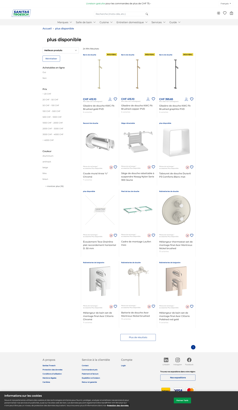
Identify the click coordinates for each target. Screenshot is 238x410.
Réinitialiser (51, 58)
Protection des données (52, 370)
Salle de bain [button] (84, 22)
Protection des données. (118, 405)
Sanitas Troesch (49, 365)
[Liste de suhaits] (224, 13)
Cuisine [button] (104, 22)
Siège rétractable (128, 123)
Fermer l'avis (182, 400)
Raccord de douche (90, 123)
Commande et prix (90, 370)
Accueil (47, 28)
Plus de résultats (138, 337)
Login (123, 365)
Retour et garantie (89, 382)
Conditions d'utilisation (52, 374)
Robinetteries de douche (169, 191)
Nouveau (111, 54)
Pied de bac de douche (130, 191)
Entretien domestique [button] (130, 22)
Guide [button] (173, 22)
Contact (85, 365)
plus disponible (64, 28)
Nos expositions (178, 377)
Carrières (46, 382)
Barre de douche (89, 55)
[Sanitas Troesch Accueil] (21, 13)
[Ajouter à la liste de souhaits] (115, 99)
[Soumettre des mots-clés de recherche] (147, 14)
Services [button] (157, 22)
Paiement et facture (90, 374)
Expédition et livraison (91, 378)
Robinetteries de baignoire (93, 262)
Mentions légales (49, 378)
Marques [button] (63, 22)
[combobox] (121, 14)
